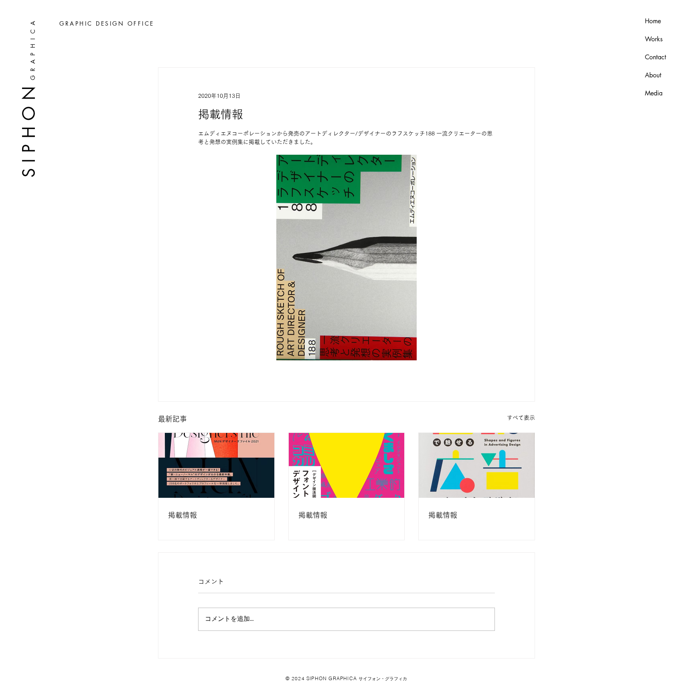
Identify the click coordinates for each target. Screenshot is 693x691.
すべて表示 (521, 417)
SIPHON (28, 129)
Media (654, 93)
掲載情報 (182, 515)
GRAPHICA (32, 48)
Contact (655, 57)
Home (653, 21)
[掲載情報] (216, 465)
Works (654, 39)
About (653, 75)
